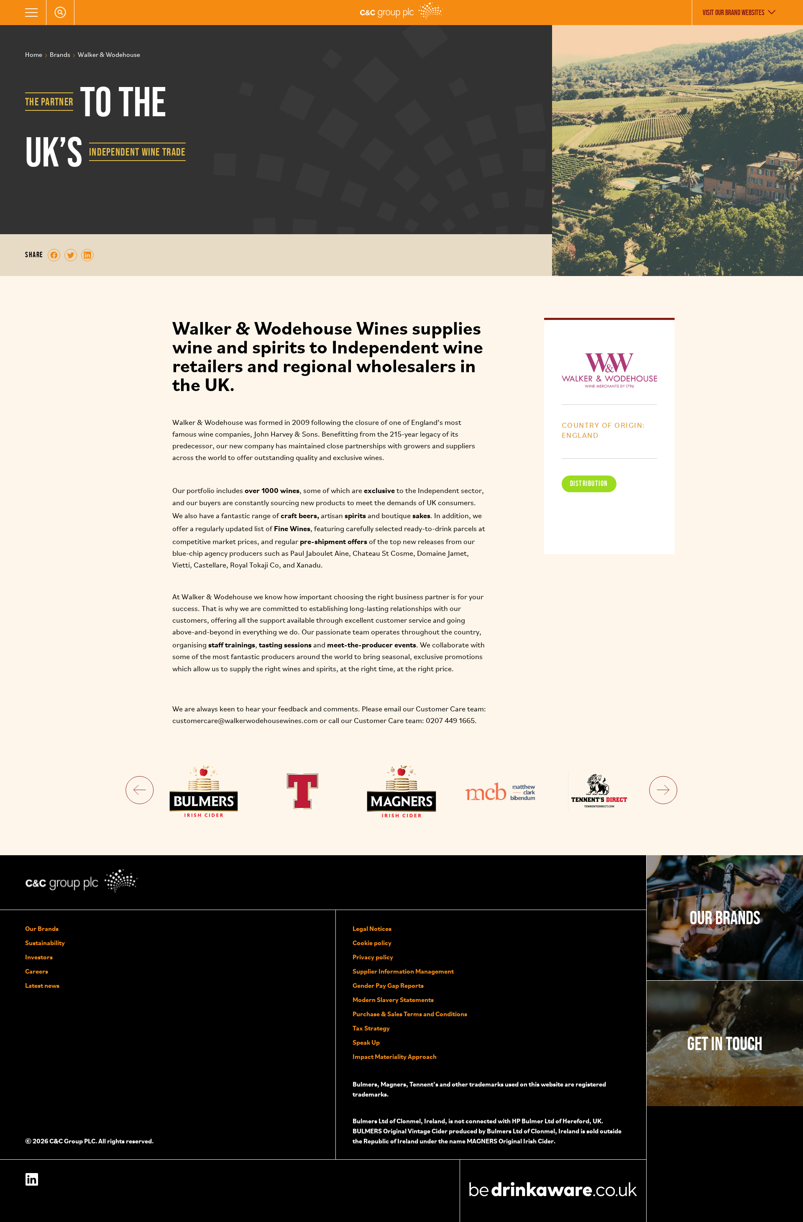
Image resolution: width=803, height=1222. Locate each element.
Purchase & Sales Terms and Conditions (410, 1013)
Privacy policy (373, 956)
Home (33, 55)
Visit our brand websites (734, 12)
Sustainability (45, 942)
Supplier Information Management (403, 971)
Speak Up (366, 1042)
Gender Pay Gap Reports (388, 985)
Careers (36, 971)
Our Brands (42, 928)
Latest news (42, 985)
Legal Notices (372, 928)
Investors (39, 956)
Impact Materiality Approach (395, 1056)
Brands (60, 55)
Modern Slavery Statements (393, 999)
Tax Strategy (371, 1028)
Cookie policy (372, 942)
